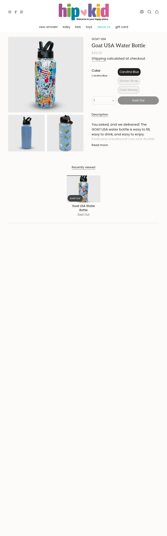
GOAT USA (99, 39)
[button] (48, 27)
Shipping (99, 58)
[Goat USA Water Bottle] (83, 189)
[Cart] (157, 12)
